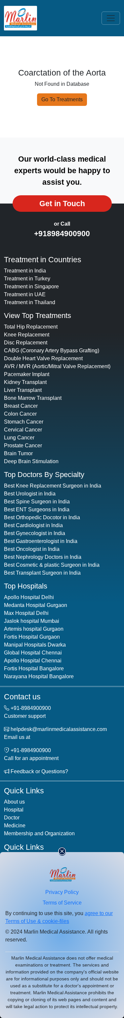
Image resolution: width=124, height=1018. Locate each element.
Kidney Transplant (25, 382)
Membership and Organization (39, 833)
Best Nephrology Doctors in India (42, 557)
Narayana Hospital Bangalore (39, 676)
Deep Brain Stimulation (31, 461)
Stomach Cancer (23, 422)
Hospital (13, 809)
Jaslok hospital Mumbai (31, 621)
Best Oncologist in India (32, 549)
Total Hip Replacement (31, 327)
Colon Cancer (20, 414)
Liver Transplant (23, 390)
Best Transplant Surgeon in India (42, 573)
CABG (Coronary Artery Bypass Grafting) (51, 350)
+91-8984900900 (31, 708)
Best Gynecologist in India (34, 533)
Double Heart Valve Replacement (43, 358)
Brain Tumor (18, 453)
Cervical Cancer (23, 429)
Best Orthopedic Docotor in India (42, 517)
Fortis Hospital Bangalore (34, 668)
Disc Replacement (25, 342)
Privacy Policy (62, 892)
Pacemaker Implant (26, 374)
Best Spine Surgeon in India (37, 501)
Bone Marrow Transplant (33, 398)
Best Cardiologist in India (33, 525)
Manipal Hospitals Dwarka (35, 645)
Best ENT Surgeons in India (36, 509)
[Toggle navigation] (111, 18)
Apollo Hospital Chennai (33, 660)
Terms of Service (62, 903)
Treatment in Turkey (27, 278)
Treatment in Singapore (31, 286)
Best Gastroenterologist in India (40, 541)
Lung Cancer (19, 437)
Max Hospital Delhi (26, 613)
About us (14, 802)
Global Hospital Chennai (33, 652)
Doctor (12, 817)
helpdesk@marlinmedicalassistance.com (59, 729)
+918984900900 (62, 233)
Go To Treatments (62, 99)
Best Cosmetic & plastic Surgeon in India (52, 565)
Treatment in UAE (25, 294)
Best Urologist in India (30, 493)
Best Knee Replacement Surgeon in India (52, 486)
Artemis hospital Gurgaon (33, 629)
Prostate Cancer (23, 445)
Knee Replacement (26, 334)
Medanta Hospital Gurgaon (35, 605)
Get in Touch (62, 203)
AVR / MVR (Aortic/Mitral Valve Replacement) (57, 366)
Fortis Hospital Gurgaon (32, 637)
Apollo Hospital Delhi (29, 597)
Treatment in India (25, 270)
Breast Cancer (21, 406)
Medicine (14, 825)
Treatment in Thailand (29, 302)
